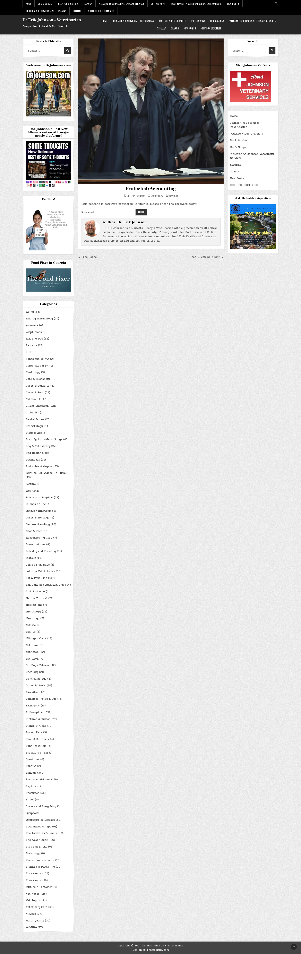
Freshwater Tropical (39, 498)
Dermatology (34, 426)
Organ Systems (36, 686)
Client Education (37, 406)
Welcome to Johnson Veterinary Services (121, 3)
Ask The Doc (34, 339)
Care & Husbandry (38, 379)
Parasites (32, 692)
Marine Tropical (36, 598)
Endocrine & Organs (39, 466)
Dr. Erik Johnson (136, 196)
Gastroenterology (38, 524)
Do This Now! (158, 3)
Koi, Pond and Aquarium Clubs (46, 585)
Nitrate (31, 625)
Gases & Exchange (38, 518)
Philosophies (35, 712)
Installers (32, 558)
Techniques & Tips (38, 827)
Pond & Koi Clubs (37, 739)
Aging (30, 312)
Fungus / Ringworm (38, 511)
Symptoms (33, 813)
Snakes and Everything (41, 806)
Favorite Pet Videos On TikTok (46, 473)
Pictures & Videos (38, 719)
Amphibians (34, 332)
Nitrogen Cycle (36, 638)
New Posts (233, 3)
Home (28, 3)
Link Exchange (35, 592)
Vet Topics (33, 900)
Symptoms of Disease (40, 820)
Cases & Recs (35, 392)
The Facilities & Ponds (41, 833)
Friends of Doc (36, 504)
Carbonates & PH (37, 366)
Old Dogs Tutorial (38, 665)
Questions (32, 759)
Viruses (31, 914)
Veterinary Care (36, 907)
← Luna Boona (87, 257)
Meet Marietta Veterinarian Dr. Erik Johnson (196, 3)
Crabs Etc (32, 413)
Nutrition (32, 645)
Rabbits (31, 766)
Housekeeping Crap (39, 538)
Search (88, 3)
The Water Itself (37, 840)
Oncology (32, 672)
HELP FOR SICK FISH (68, 3)
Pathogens (33, 706)
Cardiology (33, 372)
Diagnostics (34, 433)
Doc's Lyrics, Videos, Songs (44, 439)
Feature (31, 484)
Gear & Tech (34, 531)
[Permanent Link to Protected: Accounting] (151, 111)
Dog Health (33, 453)
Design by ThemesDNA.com (150, 950)
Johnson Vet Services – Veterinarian (46, 11)
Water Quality (35, 921)
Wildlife (31, 927)
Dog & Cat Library (38, 446)
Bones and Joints (37, 359)
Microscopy (33, 612)
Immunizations (35, 544)
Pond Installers (36, 746)
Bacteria (31, 345)
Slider (30, 800)
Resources (32, 793)
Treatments (33, 873)
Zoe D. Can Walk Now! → (207, 257)
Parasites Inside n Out (41, 699)
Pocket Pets (34, 732)
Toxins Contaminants (40, 860)
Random (173, 195)
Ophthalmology (36, 679)
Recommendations (38, 779)
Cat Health (33, 399)
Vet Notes (33, 894)
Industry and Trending (41, 551)
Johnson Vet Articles (40, 571)
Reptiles (32, 786)
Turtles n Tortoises (39, 887)
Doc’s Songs (45, 3)
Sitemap (77, 11)
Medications (34, 605)
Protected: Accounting (151, 189)
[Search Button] (276, 3)
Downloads (33, 460)
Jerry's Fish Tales (38, 565)
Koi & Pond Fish (36, 578)
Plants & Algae (36, 726)
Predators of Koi (37, 753)
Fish (28, 491)
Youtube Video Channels (101, 11)
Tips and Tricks (36, 847)
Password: (88, 212)
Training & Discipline (40, 867)
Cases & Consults (37, 386)
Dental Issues (35, 419)
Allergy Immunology (39, 319)
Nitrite (31, 632)
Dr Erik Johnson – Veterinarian (52, 20)
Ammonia (32, 325)
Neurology (32, 618)
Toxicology (33, 853)
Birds (29, 352)
